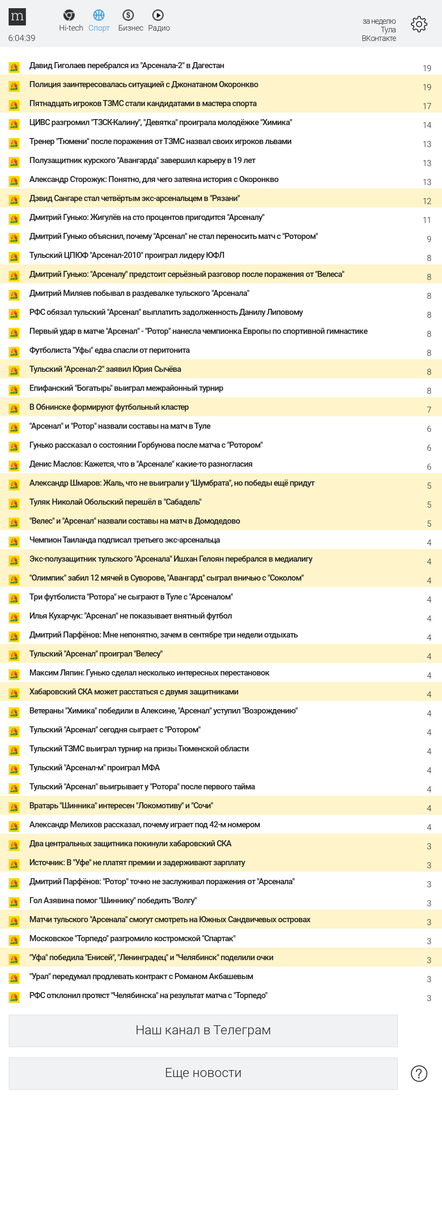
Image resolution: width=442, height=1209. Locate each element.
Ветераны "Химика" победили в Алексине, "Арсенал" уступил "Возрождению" (163, 711)
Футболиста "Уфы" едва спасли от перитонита (109, 350)
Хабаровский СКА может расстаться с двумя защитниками (133, 692)
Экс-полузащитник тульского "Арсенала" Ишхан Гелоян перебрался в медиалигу (170, 559)
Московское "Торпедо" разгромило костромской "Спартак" (132, 938)
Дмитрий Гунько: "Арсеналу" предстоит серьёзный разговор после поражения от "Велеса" (186, 274)
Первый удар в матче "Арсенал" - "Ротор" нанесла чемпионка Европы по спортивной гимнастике (198, 331)
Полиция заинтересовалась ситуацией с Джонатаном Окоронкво (143, 84)
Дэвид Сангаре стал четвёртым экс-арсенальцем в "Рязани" (134, 198)
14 (427, 125)
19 (427, 68)
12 (427, 201)
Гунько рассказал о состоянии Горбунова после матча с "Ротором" (145, 445)
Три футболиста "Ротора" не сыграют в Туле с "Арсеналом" (131, 597)
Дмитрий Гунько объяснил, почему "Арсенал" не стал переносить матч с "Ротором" (173, 236)
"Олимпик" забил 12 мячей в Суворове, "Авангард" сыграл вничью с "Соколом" (166, 578)
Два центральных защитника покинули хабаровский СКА (130, 843)
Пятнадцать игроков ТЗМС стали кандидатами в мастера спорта (142, 103)
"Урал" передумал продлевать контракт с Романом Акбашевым (141, 976)
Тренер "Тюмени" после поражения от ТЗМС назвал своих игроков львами (160, 141)
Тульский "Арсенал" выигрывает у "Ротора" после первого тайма (142, 786)
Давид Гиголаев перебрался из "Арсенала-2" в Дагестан (126, 65)
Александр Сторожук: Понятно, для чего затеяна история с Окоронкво (153, 179)
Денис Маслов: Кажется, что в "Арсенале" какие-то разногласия (141, 464)
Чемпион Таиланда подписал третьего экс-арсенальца (124, 540)
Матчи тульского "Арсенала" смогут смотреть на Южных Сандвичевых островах (169, 919)
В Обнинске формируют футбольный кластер (109, 407)
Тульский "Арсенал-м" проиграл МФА (94, 768)
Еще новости (203, 1072)
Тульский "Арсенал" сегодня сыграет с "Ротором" (114, 730)
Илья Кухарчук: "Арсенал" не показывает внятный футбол (130, 616)
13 (427, 144)
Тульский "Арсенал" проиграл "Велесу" (95, 654)
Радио (158, 27)
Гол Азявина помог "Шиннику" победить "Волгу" (112, 900)
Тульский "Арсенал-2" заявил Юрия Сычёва (105, 369)
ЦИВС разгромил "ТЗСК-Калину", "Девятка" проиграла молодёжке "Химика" (160, 122)
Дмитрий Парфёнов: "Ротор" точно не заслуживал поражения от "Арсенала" (161, 881)
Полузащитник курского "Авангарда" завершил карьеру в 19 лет (142, 160)
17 (427, 106)
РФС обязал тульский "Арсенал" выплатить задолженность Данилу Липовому (166, 312)
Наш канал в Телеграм (203, 1029)
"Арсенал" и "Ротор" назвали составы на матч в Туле (119, 426)
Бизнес (128, 27)
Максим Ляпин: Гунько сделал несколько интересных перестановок (149, 673)
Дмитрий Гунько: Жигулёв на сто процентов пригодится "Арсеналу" (146, 217)
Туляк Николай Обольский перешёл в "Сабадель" (115, 502)
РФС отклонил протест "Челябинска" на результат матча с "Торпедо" (148, 995)
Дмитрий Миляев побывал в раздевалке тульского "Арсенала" (139, 293)
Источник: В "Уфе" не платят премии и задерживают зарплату (137, 862)
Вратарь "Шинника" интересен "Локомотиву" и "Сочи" (121, 805)
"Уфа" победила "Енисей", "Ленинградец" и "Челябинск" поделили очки (151, 957)
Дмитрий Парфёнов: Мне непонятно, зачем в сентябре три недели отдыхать (163, 635)
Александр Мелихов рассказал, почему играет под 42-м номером (144, 824)
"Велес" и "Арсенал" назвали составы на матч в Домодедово (134, 521)
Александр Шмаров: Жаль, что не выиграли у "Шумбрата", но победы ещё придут (171, 483)
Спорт (98, 27)
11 (427, 220)
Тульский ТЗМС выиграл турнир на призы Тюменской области (139, 749)
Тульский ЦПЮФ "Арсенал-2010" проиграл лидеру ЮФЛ (126, 255)
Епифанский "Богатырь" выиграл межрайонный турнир (126, 388)
